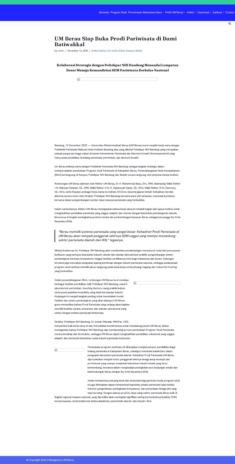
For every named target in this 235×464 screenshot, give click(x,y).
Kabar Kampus (126, 50)
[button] (163, 12)
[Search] (230, 23)
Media (139, 50)
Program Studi (118, 12)
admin (61, 50)
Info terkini (112, 50)
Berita (102, 50)
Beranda (104, 12)
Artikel (94, 50)
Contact (229, 12)
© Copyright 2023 (36, 460)
